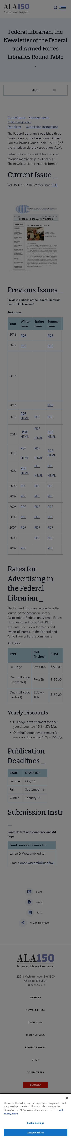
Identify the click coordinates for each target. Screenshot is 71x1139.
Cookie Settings (35, 1122)
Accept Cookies (35, 1132)
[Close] (67, 1098)
